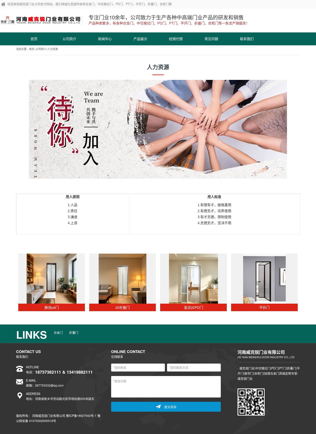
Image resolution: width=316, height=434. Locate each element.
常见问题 (211, 38)
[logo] (41, 19)
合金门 (58, 332)
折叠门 (73, 332)
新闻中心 (105, 38)
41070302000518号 (42, 421)
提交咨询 (170, 407)
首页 (34, 38)
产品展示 (140, 38)
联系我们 (247, 38)
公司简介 (69, 38)
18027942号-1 (87, 415)
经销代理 (176, 38)
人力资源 (53, 49)
